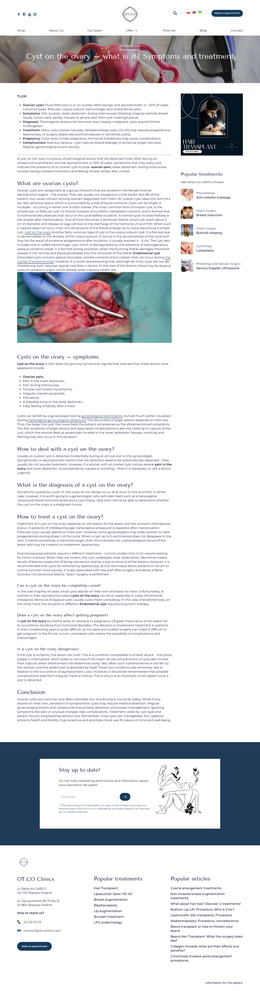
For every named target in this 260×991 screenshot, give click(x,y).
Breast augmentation (111, 899)
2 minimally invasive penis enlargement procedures (201, 958)
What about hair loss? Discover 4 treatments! (206, 904)
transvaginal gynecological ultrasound (57, 420)
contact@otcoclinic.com (42, 930)
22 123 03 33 (32, 922)
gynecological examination (102, 416)
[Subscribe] (125, 797)
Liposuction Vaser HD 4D (113, 894)
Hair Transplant (106, 888)
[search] (175, 14)
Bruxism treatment (109, 917)
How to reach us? (30, 913)
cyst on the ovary (38, 232)
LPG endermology (108, 922)
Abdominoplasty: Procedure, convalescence (205, 921)
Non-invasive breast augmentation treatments (198, 896)
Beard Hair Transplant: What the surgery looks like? (207, 939)
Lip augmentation (108, 911)
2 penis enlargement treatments (196, 888)
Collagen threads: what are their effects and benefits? (205, 948)
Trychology (129, 48)
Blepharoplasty (105, 905)
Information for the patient (224, 983)
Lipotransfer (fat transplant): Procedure (201, 915)
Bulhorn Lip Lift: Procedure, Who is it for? (202, 909)
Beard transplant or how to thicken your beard (202, 929)
